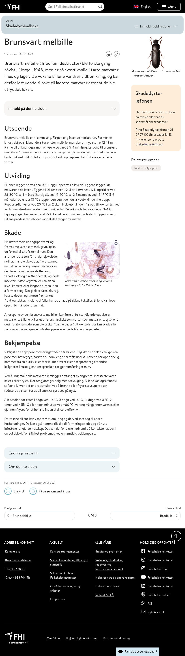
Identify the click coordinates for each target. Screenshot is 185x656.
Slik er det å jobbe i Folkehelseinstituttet (63, 575)
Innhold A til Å (104, 595)
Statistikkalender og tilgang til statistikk (69, 562)
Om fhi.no (53, 638)
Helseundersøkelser (107, 586)
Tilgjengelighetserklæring (82, 638)
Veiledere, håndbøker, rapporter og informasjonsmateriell (109, 564)
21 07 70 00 (17, 569)
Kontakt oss (12, 551)
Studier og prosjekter (108, 551)
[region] (155, 118)
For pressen (57, 599)
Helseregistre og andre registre (115, 577)
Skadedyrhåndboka (22, 26)
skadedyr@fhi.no (151, 144)
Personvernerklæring (116, 638)
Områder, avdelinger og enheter (65, 588)
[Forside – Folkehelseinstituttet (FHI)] (13, 6)
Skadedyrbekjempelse (146, 168)
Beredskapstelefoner (18, 560)
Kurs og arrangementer (64, 551)
